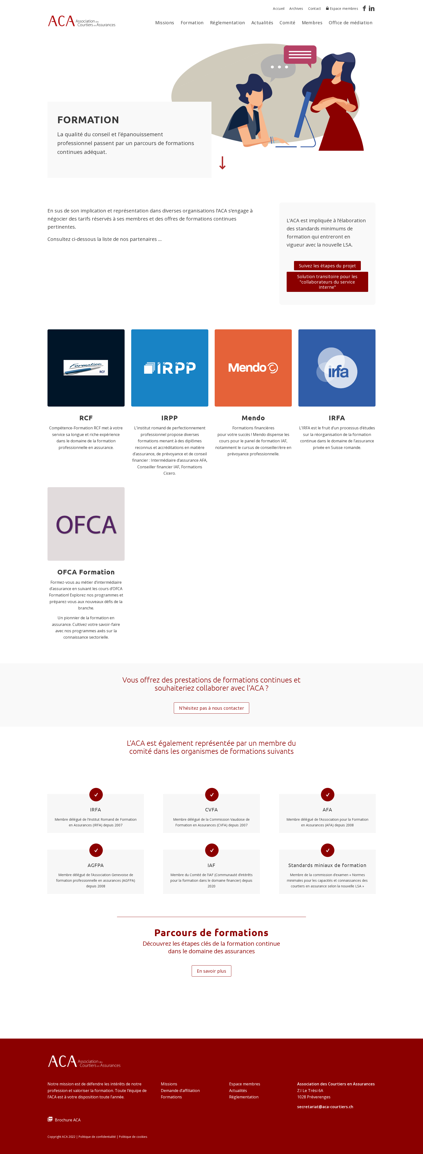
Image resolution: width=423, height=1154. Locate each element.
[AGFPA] (96, 850)
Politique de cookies (133, 1137)
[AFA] (327, 794)
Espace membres (244, 1084)
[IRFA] (96, 794)
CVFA (211, 809)
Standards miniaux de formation (327, 865)
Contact (314, 8)
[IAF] (212, 850)
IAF (211, 865)
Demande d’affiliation (180, 1090)
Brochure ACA (68, 1120)
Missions (169, 1084)
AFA (327, 809)
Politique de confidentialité (97, 1137)
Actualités (238, 1090)
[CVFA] (212, 794)
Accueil (278, 8)
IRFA (95, 809)
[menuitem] (278, 8)
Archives (296, 8)
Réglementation (243, 1097)
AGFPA (96, 865)
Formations (171, 1097)
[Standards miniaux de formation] (327, 850)
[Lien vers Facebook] (364, 8)
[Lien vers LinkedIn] (372, 8)
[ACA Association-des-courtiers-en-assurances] (81, 23)
